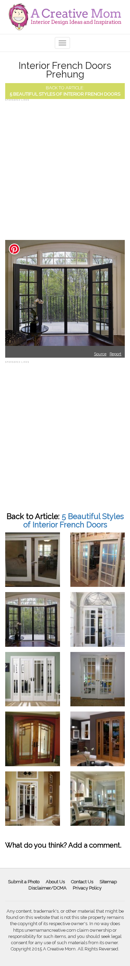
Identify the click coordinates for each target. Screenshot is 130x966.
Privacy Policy (87, 888)
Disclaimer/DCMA (47, 888)
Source (100, 354)
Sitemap (108, 881)
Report (115, 354)
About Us (55, 881)
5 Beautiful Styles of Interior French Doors (65, 94)
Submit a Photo (24, 881)
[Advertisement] (65, 168)
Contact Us (82, 881)
